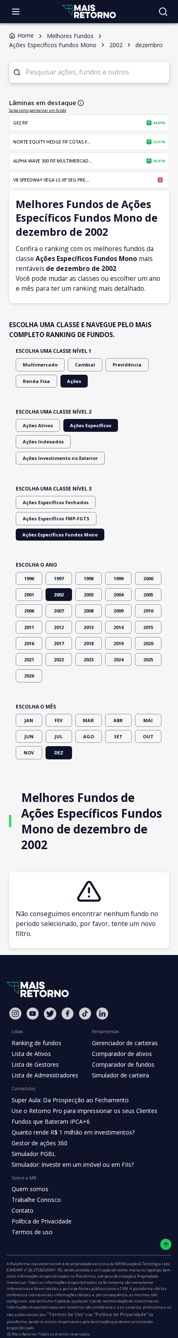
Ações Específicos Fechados (56, 502)
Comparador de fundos (123, 1064)
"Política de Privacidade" (121, 1314)
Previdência (127, 364)
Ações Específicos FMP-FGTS (56, 518)
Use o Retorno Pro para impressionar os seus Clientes (84, 1111)
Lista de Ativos (31, 1054)
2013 (89, 627)
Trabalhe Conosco (36, 1200)
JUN (29, 736)
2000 (148, 578)
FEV (59, 720)
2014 (118, 627)
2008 (89, 611)
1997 (59, 578)
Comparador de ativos (122, 1054)
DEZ (58, 752)
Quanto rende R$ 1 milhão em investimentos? (73, 1132)
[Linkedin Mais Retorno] (102, 1014)
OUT (148, 736)
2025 (148, 659)
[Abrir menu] (16, 12)
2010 (148, 611)
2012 (59, 627)
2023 (89, 659)
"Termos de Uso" (66, 1314)
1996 (29, 578)
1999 (118, 578)
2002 (59, 594)
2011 (29, 627)
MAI (148, 720)
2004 (118, 594)
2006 (29, 611)
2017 (59, 643)
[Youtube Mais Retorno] (32, 1014)
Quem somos (30, 1189)
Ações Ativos (38, 425)
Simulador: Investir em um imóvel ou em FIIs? (73, 1164)
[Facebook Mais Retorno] (67, 1014)
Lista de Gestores (35, 1064)
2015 (148, 627)
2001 (29, 594)
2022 (59, 659)
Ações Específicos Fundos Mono (60, 534)
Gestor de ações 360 (39, 1143)
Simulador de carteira (120, 1075)
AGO (88, 736)
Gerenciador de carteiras (125, 1043)
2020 (148, 643)
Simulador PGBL (33, 1154)
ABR (118, 720)
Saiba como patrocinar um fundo (37, 110)
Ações (74, 381)
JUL (59, 736)
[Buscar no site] (163, 11)
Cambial (85, 364)
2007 (59, 611)
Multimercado (40, 364)
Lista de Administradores (45, 1075)
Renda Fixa (36, 381)
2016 (29, 643)
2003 (89, 594)
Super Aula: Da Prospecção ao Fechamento (70, 1100)
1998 (89, 578)
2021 (29, 659)
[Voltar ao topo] (165, 1244)
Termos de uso (32, 1232)
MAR (88, 720)
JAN (28, 720)
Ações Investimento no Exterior (60, 458)
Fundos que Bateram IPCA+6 (51, 1121)
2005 (148, 594)
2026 (29, 676)
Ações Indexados (43, 441)
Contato (23, 1210)
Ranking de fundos (36, 1043)
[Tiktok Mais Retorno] (85, 1014)
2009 (118, 611)
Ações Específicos (90, 425)
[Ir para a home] (89, 11)
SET (118, 736)
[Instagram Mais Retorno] (15, 1014)
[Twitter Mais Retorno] (50, 1014)
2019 (118, 643)
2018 (89, 643)
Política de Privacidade (42, 1221)
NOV (29, 752)
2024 (118, 659)
